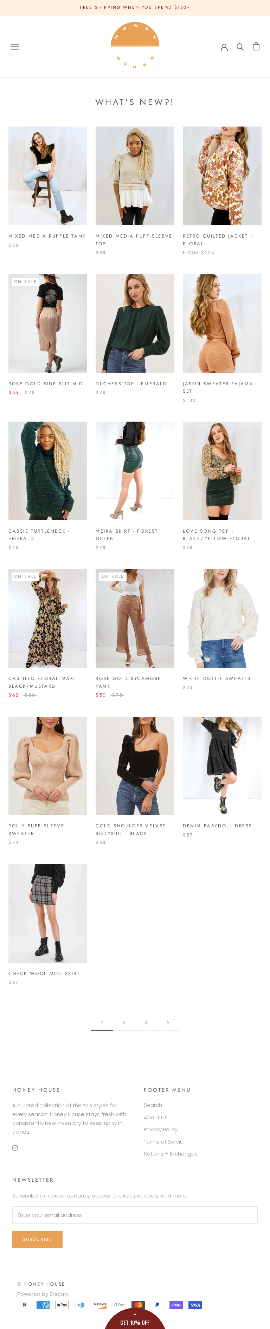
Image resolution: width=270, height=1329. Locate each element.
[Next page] (168, 1023)
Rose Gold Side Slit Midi (46, 383)
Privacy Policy (161, 1129)
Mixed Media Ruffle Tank (47, 236)
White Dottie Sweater (217, 678)
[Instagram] (15, 1147)
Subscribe (37, 1239)
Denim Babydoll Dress (217, 825)
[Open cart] (256, 46)
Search (153, 1105)
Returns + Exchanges (171, 1153)
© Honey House (41, 1284)
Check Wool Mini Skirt (44, 973)
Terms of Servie (164, 1141)
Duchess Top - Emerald (131, 383)
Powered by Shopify (43, 1294)
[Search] (240, 46)
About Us (155, 1117)
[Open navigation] (15, 46)
